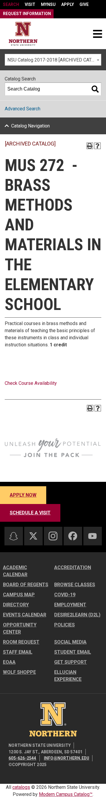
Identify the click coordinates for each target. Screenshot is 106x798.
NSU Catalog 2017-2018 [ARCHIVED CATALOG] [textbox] (54, 60)
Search (11, 4)
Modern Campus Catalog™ (65, 794)
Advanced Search (22, 109)
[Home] (23, 34)
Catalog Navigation (30, 126)
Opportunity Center (20, 628)
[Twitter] (33, 536)
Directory (16, 605)
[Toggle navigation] (97, 33)
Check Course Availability (31, 383)
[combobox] (53, 60)
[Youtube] (92, 536)
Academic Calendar (15, 571)
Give (84, 4)
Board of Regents (25, 584)
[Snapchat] (13, 536)
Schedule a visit (30, 513)
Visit (30, 4)
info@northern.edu (66, 758)
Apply (67, 4)
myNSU (48, 4)
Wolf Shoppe (19, 672)
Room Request (21, 642)
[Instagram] (53, 536)
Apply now (23, 495)
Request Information (27, 13)
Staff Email (17, 652)
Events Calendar (24, 615)
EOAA (9, 662)
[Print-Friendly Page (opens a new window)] (90, 146)
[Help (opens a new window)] (97, 146)
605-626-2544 (22, 758)
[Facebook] (72, 536)
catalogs (21, 787)
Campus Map (19, 594)
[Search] (95, 89)
